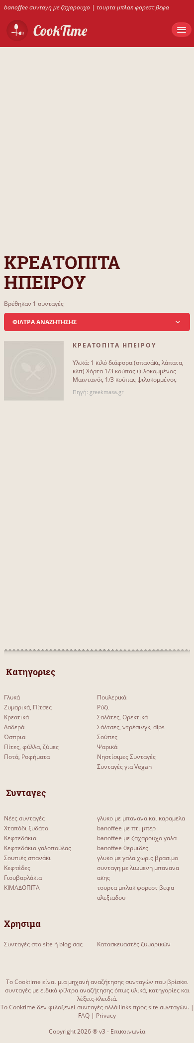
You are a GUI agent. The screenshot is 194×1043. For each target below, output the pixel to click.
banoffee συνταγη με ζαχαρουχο (47, 7)
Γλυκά (12, 697)
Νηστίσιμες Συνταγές (126, 757)
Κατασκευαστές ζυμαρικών (134, 944)
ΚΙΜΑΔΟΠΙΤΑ (22, 887)
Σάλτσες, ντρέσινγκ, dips (131, 727)
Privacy (106, 1015)
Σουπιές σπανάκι (27, 858)
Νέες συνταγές (24, 818)
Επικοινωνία (127, 1031)
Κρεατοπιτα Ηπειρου (114, 345)
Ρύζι (103, 707)
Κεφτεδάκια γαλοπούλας (37, 848)
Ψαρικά (107, 747)
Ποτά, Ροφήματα (27, 757)
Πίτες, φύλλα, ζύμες (31, 747)
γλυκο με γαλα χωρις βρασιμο (137, 858)
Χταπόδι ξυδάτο (26, 828)
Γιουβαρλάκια (23, 877)
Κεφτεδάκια (20, 838)
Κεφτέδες (17, 868)
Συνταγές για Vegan (124, 766)
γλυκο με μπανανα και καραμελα (141, 818)
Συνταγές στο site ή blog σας (43, 944)
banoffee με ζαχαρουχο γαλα (137, 838)
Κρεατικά (16, 717)
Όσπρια (14, 737)
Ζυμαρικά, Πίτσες (28, 707)
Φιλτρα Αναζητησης (44, 322)
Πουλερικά (111, 697)
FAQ (84, 1015)
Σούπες (107, 737)
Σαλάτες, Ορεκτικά (122, 717)
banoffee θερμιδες (122, 848)
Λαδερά (14, 727)
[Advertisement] (97, 143)
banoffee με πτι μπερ (126, 828)
